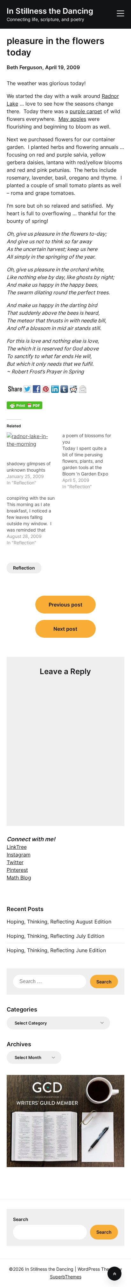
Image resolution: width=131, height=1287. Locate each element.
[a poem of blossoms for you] (90, 461)
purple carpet (86, 111)
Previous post (65, 604)
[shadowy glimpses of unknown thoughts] (31, 446)
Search (20, 1219)
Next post (65, 629)
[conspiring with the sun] (34, 520)
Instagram (19, 854)
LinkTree (17, 847)
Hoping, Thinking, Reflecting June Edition (56, 950)
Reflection (24, 567)
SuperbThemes (65, 1276)
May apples (72, 119)
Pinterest (17, 870)
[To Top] (114, 1274)
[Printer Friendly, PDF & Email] (24, 405)
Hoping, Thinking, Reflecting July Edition (55, 936)
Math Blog (19, 877)
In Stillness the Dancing (50, 11)
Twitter (15, 862)
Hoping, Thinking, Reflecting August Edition (59, 921)
